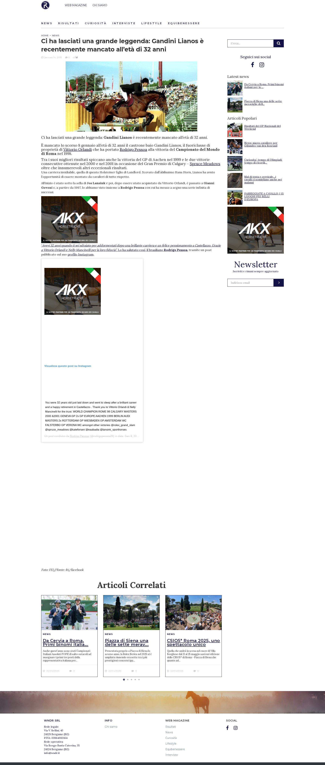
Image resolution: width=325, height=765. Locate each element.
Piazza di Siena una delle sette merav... (127, 642)
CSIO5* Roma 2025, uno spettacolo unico (193, 642)
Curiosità (96, 23)
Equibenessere (184, 23)
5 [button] (139, 680)
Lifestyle (151, 23)
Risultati (68, 23)
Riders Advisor (45, 5)
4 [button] (135, 680)
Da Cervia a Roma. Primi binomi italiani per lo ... (264, 86)
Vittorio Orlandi (77, 149)
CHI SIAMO (100, 5)
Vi (77, 57)
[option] (69, 636)
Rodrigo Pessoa (133, 149)
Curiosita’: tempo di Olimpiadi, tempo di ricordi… (263, 161)
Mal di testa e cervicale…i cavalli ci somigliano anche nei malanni (263, 179)
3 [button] (131, 680)
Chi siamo (111, 726)
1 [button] (124, 680)
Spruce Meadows (205, 163)
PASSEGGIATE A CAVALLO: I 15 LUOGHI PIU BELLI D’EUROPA (264, 196)
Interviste (124, 23)
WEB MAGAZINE (76, 5)
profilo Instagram (80, 254)
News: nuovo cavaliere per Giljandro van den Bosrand (260, 144)
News (46, 23)
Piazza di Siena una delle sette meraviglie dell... (263, 102)
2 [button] (128, 680)
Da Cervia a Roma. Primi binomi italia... (65, 642)
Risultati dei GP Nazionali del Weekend (262, 127)
